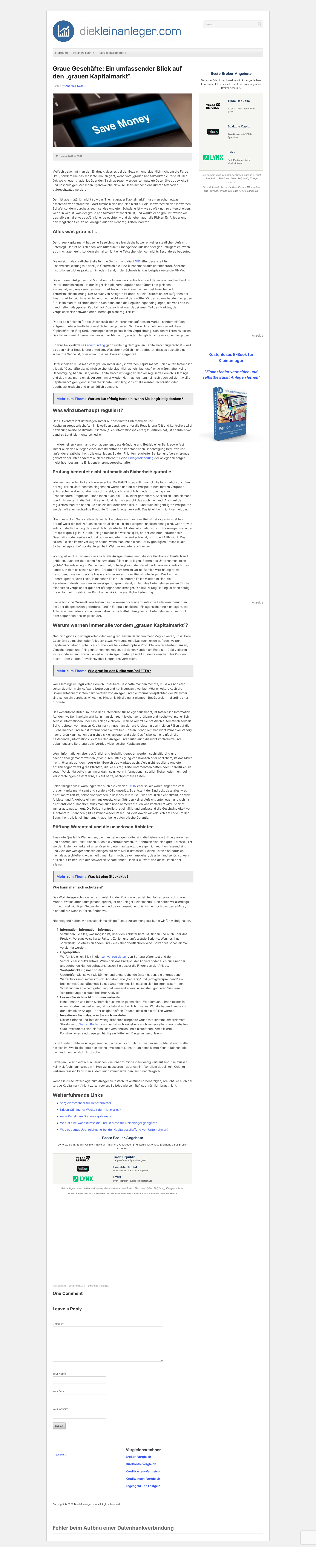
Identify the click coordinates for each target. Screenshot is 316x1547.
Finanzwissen (83, 52)
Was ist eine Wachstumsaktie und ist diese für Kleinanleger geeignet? (108, 1123)
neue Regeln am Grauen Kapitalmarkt (86, 1116)
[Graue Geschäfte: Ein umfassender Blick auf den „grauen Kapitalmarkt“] (122, 120)
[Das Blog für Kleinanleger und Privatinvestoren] (117, 31)
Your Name (59, 1373)
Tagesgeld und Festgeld (143, 1486)
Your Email (59, 1391)
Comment (58, 1323)
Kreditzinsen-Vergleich (143, 1478)
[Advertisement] (122, 1240)
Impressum (61, 1454)
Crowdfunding (95, 345)
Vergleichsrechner (112, 52)
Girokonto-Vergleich (141, 1464)
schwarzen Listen (113, 956)
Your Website (60, 1409)
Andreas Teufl (74, 85)
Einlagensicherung (140, 458)
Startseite (61, 52)
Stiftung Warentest (99, 1285)
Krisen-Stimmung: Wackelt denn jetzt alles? (90, 1109)
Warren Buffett (89, 1024)
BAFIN (136, 261)
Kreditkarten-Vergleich (143, 1471)
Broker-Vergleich (138, 1456)
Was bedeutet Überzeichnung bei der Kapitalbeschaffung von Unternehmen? (114, 1129)
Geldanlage (60, 1285)
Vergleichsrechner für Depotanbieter (85, 1103)
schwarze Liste (77, 1285)
